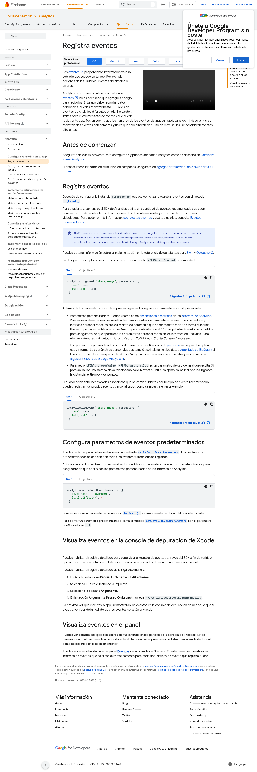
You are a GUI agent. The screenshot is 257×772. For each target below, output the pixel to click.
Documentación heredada (205, 733)
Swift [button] (69, 270)
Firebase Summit (132, 709)
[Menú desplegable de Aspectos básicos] (65, 24)
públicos (173, 345)
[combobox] (138, 4)
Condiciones (62, 764)
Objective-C (204, 253)
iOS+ (94, 61)
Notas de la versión (201, 721)
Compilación (47, 4)
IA (74, 24)
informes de (196, 316)
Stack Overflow (199, 709)
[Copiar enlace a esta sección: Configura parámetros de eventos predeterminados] (208, 442)
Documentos (75, 4)
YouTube (127, 721)
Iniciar (241, 60)
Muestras (60, 715)
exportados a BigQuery (196, 350)
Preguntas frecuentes (202, 727)
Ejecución (122, 24)
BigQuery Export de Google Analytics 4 (97, 359)
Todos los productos (196, 748)
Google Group (198, 715)
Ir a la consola (220, 4)
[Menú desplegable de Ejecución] (133, 24)
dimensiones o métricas (156, 316)
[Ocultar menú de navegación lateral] (45, 765)
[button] (22, 64)
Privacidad (80, 764)
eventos (74, 72)
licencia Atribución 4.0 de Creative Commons (171, 666)
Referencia (148, 24)
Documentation (18, 16)
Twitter (126, 715)
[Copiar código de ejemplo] (212, 278)
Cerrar (220, 60)
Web (136, 61)
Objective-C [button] (87, 270)
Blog (203, 4)
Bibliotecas (61, 721)
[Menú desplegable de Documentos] (88, 4)
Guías (58, 703)
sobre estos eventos (137, 218)
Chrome (120, 748)
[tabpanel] (139, 289)
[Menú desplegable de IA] (80, 24)
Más (98, 4)
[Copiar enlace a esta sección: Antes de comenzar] (119, 145)
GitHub (59, 727)
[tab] (69, 270)
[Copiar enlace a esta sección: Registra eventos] (112, 187)
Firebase (67, 35)
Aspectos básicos (49, 24)
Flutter (156, 61)
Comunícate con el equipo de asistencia (213, 703)
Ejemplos (168, 24)
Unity (176, 61)
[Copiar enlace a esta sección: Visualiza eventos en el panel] (144, 625)
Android (115, 61)
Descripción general (17, 24)
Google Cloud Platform (163, 748)
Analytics (46, 16)
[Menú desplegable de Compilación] (59, 4)
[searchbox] (25, 36)
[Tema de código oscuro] (206, 278)
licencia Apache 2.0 (95, 669)
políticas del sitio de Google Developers (180, 669)
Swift (190, 253)
